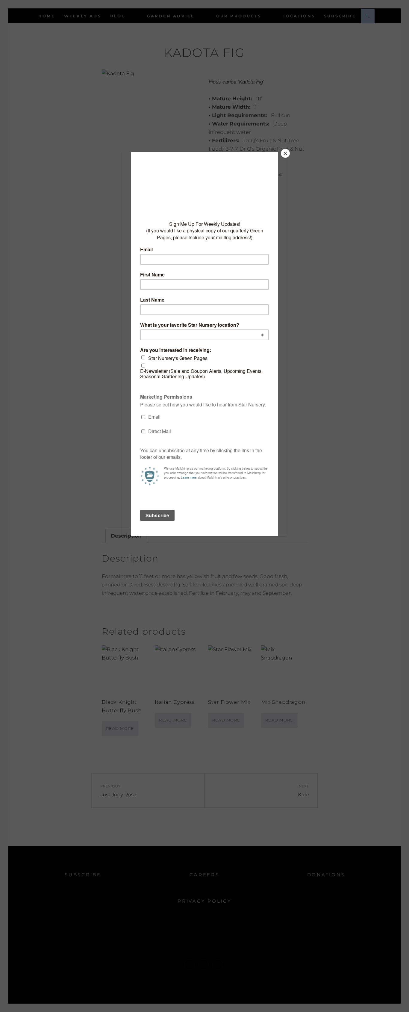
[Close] (285, 153)
